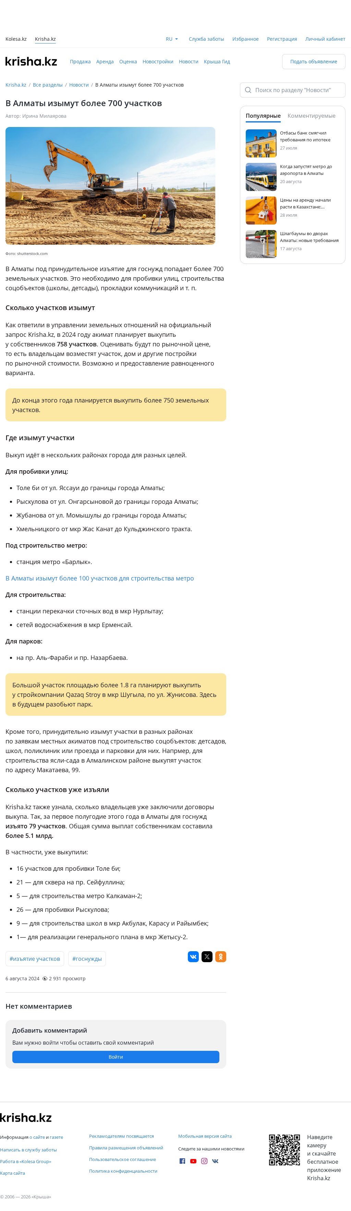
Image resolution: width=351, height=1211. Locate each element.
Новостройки (158, 61)
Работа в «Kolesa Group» (25, 1161)
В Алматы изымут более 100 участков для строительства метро (99, 578)
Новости (188, 61)
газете (56, 1137)
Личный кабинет (325, 39)
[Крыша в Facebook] (182, 1161)
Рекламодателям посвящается (121, 1136)
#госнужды (87, 959)
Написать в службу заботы (28, 1150)
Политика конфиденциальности (123, 1171)
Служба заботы (206, 39)
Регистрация (282, 39)
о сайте (37, 1137)
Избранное (245, 39)
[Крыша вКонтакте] (215, 1161)
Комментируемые (312, 115)
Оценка (128, 61)
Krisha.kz (15, 84)
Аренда (105, 61)
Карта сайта (12, 1173)
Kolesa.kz (16, 39)
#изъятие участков (35, 959)
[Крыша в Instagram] (204, 1161)
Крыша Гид (217, 61)
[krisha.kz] (25, 1117)
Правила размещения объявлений (126, 1148)
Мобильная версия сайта (205, 1136)
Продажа (80, 61)
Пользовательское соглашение (122, 1159)
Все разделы (48, 84)
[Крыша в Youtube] (193, 1161)
